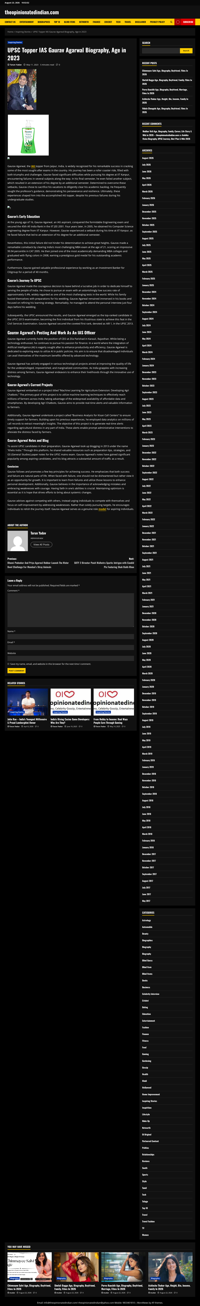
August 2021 (147, 559)
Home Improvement (151, 1094)
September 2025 (149, 231)
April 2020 (147, 666)
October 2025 (148, 225)
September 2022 (149, 472)
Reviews (146, 1161)
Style (144, 1181)
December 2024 (149, 291)
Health (145, 1074)
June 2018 (146, 814)
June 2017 (146, 894)
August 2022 (147, 479)
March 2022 (147, 512)
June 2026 (146, 171)
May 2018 (146, 820)
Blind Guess (147, 960)
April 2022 (146, 506)
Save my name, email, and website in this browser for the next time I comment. (50, 663)
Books (145, 980)
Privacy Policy (157, 22)
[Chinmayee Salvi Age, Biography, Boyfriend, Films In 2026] (29, 1267)
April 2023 (146, 425)
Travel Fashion (148, 1221)
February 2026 (148, 198)
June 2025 (146, 251)
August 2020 (148, 640)
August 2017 (147, 880)
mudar (12, 1293)
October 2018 (148, 787)
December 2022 (149, 452)
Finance (96, 22)
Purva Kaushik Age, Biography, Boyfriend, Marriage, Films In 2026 (122, 1287)
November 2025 (149, 218)
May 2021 (146, 579)
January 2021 (148, 606)
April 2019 (146, 747)
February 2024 (148, 358)
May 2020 (146, 660)
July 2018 (146, 807)
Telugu (145, 1201)
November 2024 (149, 298)
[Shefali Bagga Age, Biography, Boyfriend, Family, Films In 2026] (76, 1267)
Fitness (145, 1040)
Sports (145, 1174)
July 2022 (146, 485)
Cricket (108, 22)
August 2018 (147, 800)
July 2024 (146, 325)
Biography (146, 947)
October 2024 (148, 305)
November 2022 (149, 459)
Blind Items (69, 22)
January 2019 (148, 767)
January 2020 (148, 686)
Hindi (144, 1080)
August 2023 (147, 399)
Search (146, 42)
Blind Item (146, 967)
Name (11, 631)
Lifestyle (146, 1114)
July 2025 (146, 245)
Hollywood (146, 1087)
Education (146, 1014)
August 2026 (148, 158)
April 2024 (146, 345)
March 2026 (147, 191)
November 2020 (149, 619)
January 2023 (148, 445)
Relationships (148, 1154)
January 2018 (148, 847)
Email (11, 642)
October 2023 (148, 385)
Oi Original (146, 1134)
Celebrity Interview (150, 994)
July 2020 (146, 646)
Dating (145, 1007)
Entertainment (27, 22)
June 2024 (146, 332)
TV (143, 1228)
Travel (128, 22)
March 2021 (147, 593)
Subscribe (188, 22)
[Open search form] (171, 22)
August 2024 (147, 318)
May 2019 (146, 740)
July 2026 (146, 164)
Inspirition (146, 1107)
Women (145, 1234)
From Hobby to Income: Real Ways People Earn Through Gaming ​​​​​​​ (111, 720)
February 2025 (148, 278)
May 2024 (146, 338)
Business (146, 987)
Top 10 (57, 22)
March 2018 (147, 834)
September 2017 (149, 874)
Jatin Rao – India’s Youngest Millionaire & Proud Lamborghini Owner (27, 720)
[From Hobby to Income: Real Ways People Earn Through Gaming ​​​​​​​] (114, 702)
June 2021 (146, 573)
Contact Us (10, 22)
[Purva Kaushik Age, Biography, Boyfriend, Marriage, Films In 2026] (123, 1267)
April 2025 (146, 265)
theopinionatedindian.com (32, 12)
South (144, 1168)
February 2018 (148, 840)
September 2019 (149, 713)
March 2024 (147, 352)
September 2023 (149, 392)
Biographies (44, 22)
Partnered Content (150, 1141)
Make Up (146, 1121)
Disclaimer (140, 22)
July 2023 (146, 405)
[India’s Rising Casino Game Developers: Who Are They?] (71, 702)
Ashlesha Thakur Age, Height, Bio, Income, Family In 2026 (169, 1287)
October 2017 (148, 867)
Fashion (145, 1027)
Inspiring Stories (15, 42)
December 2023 (149, 372)
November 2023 (149, 378)
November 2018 (149, 780)
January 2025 (148, 285)
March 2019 (147, 753)
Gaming (145, 1054)
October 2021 (148, 546)
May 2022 (146, 499)
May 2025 (146, 258)
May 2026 (146, 178)
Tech (118, 22)
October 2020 (148, 626)
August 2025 (147, 238)
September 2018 (149, 793)
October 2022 (148, 465)
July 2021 (146, 566)
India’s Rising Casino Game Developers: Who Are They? (70, 720)
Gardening (146, 1060)
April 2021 (146, 586)
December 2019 (149, 693)
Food (144, 1047)
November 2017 (149, 860)
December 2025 (149, 211)
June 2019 (146, 733)
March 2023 (147, 432)
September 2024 (149, 312)
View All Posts (41, 544)
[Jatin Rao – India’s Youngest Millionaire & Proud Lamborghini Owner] (27, 702)
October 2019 (148, 706)
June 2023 (146, 412)
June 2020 (146, 653)
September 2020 (149, 633)
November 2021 (149, 539)
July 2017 (146, 887)
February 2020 (148, 680)
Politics (145, 1147)
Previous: (38, 563)
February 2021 (148, 599)
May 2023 (146, 419)
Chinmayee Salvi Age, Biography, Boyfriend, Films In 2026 (29, 1287)
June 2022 (146, 492)
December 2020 (149, 613)
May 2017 (146, 900)
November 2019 (149, 700)
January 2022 (148, 526)
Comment (13, 590)
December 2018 (149, 773)
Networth (84, 22)
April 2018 (146, 827)
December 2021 (149, 532)
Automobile (147, 927)
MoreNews (142, 1302)
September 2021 (149, 552)
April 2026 (147, 184)
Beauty (145, 933)
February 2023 (148, 439)
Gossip (145, 1067)
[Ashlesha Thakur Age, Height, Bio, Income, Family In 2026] (170, 1267)
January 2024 (148, 365)
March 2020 (147, 673)
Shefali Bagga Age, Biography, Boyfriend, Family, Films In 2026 (74, 1287)
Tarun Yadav (16, 64)
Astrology (146, 920)
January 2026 (148, 205)
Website (11, 653)
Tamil (144, 1188)
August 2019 (147, 720)
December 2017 (149, 854)
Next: (104, 563)
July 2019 (146, 726)
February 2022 (148, 519)
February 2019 (148, 760)
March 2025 (147, 271)
